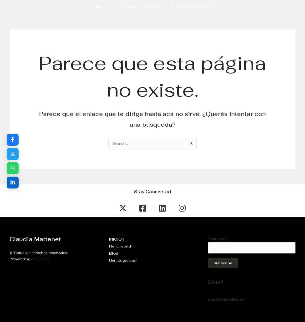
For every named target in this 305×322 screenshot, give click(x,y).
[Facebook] (143, 208)
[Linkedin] (162, 208)
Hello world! (120, 246)
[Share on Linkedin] (13, 182)
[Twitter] (123, 208)
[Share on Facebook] (13, 140)
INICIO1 (116, 239)
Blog (113, 253)
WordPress (39, 259)
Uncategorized (123, 260)
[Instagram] (182, 208)
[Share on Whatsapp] (13, 168)
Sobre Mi (126, 7)
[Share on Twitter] (13, 154)
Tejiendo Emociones (190, 7)
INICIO (100, 7)
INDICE (152, 7)
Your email (218, 238)
